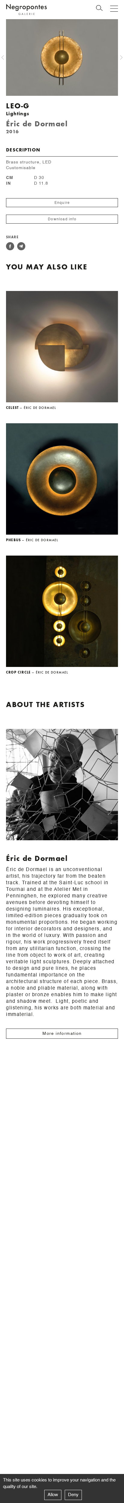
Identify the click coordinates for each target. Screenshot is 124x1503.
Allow (53, 1495)
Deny (73, 1495)
